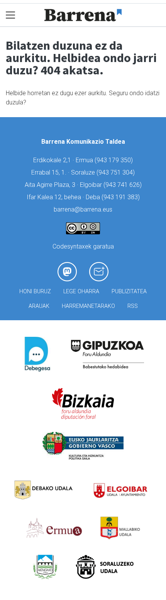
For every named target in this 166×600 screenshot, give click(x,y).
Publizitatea (129, 291)
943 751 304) (116, 172)
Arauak (39, 306)
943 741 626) (123, 184)
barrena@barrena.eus (83, 209)
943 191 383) (121, 197)
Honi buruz (35, 291)
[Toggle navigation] (10, 15)
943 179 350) (115, 160)
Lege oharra (81, 291)
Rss (132, 306)
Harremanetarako (88, 306)
